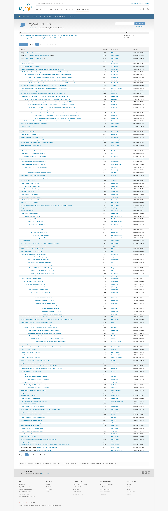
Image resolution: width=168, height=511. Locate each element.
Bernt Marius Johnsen (116, 88)
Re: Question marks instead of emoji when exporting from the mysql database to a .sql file (45, 72)
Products (22, 481)
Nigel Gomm (114, 61)
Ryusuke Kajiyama (116, 164)
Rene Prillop (114, 175)
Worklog (34, 16)
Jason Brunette (115, 91)
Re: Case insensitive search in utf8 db (31, 278)
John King (113, 349)
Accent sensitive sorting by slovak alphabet (32, 137)
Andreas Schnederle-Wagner (118, 344)
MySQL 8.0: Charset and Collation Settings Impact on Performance (38, 363)
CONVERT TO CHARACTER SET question (31, 404)
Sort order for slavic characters (28, 349)
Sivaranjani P (114, 132)
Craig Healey (114, 197)
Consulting (49, 489)
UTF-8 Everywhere (25, 240)
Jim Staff (113, 371)
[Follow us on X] (140, 10)
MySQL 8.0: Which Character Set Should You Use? (33, 393)
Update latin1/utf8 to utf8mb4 (28, 132)
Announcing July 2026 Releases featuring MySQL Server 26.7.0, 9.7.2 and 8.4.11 (41, 38)
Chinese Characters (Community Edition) (31, 420)
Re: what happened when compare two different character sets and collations (42, 368)
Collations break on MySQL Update (30, 66)
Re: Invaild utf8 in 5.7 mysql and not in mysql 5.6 (34, 417)
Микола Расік (114, 69)
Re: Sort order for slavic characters (31, 352)
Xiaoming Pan (114, 85)
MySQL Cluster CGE (24, 494)
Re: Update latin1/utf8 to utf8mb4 (31, 134)
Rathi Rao (113, 414)
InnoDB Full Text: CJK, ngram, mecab (34, 58)
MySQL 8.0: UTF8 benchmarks (28, 436)
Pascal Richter (114, 395)
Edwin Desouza (115, 53)
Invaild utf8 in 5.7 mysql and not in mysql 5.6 (32, 414)
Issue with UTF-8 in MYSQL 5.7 (28, 191)
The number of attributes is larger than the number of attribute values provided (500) (43, 93)
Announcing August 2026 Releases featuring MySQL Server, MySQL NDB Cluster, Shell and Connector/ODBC (49, 35)
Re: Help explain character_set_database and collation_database (39, 325)
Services (49, 481)
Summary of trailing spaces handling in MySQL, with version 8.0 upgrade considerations (43, 317)
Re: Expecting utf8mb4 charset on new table (33, 374)
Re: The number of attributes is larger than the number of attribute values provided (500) (45, 96)
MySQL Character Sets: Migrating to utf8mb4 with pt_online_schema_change (40, 409)
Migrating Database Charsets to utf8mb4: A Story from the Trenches (38, 439)
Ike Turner (114, 360)
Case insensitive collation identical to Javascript (33, 175)
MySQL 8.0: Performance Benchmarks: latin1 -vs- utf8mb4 (35, 412)
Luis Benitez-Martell (116, 210)
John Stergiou (114, 276)
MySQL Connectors (105, 491)
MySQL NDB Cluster (78, 487)
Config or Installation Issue (27, 210)
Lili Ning (113, 153)
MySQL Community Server (80, 484)
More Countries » (45, 473)
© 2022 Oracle (31, 502)
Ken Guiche (114, 159)
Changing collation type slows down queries (32, 208)
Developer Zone (82, 9)
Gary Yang (113, 322)
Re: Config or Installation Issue (30, 213)
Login (141, 3)
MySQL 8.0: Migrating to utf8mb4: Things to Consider (34, 123)
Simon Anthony (115, 66)
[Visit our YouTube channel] (147, 10)
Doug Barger (114, 208)
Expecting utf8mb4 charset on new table (31, 371)
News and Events (60, 16)
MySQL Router (77, 491)
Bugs (28, 16)
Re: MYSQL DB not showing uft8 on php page (34, 254)
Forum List (32, 28)
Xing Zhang (114, 382)
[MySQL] (25, 7)
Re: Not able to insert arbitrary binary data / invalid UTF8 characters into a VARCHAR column (46, 88)
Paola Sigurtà (114, 126)
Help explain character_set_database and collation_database (36, 322)
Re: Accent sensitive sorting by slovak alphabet (34, 140)
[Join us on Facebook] (136, 10)
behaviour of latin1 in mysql (28, 180)
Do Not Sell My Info (28, 505)
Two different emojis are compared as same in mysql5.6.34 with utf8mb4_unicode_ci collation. (45, 444)
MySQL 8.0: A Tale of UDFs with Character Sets (32, 249)
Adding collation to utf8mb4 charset (30, 425)
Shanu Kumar (114, 191)
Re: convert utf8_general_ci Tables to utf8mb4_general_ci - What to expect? (41, 347)
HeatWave (22, 484)
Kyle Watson (114, 404)
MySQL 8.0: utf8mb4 (30, 53)
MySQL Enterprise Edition (26, 487)
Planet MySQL (48, 16)
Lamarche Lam (115, 145)
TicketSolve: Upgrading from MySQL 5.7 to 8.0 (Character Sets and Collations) (40, 243)
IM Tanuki (113, 420)
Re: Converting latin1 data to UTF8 (31, 398)
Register (147, 3)
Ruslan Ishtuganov (116, 390)
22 (55, 44)
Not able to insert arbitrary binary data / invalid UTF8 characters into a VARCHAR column (43, 85)
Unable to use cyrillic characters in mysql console (33, 390)
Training (48, 484)
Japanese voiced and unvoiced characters (31, 159)
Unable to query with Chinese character (31, 145)
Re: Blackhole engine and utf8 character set (33, 200)
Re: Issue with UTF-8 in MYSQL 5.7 (31, 194)
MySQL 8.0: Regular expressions (29, 442)
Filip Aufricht (114, 137)
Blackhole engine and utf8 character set (31, 197)
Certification (49, 487)
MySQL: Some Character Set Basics (29, 202)
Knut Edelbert (114, 425)
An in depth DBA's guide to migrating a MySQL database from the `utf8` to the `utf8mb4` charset (46, 205)
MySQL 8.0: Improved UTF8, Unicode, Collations (37, 55)
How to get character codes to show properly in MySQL (35, 360)
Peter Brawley (114, 96)
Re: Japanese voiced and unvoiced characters (34, 161)
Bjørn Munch (114, 72)
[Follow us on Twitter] (145, 473)
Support (48, 491)
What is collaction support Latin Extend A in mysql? (34, 401)
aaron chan (114, 366)
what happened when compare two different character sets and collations (40, 366)
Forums (22, 16)
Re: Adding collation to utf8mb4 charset (32, 428)
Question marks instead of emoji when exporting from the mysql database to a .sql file (43, 69)
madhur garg (114, 180)
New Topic (23, 44)
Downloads (53, 9)
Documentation (67, 9)
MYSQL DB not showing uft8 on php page (31, 251)
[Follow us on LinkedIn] (143, 10)
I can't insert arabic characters (28, 126)
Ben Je (112, 251)
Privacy (21, 505)
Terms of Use (37, 505)
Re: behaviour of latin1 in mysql (30, 183)
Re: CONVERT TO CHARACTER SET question (33, 406)
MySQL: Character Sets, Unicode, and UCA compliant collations (37, 142)
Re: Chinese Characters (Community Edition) (33, 423)
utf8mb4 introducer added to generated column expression (36, 91)
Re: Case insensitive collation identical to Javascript (35, 178)
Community (71, 16)
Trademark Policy (46, 505)
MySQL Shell (76, 489)
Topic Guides (103, 494)
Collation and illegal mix (27, 61)
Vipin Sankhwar (115, 444)
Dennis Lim (114, 93)
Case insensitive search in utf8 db (29, 276)
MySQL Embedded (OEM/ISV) (27, 496)
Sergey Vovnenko (115, 246)
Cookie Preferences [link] (56, 505)
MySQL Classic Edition (25, 491)
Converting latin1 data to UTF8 (28, 395)
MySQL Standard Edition (25, 489)
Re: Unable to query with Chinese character (33, 148)
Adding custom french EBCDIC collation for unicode (34, 246)
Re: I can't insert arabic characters (31, 129)
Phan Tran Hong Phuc (117, 401)
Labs (40, 16)
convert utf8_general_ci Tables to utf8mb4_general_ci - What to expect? (39, 344)
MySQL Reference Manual (106, 484)
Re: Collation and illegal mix (29, 63)
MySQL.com (40, 9)
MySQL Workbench (78, 494)
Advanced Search (140, 26)
